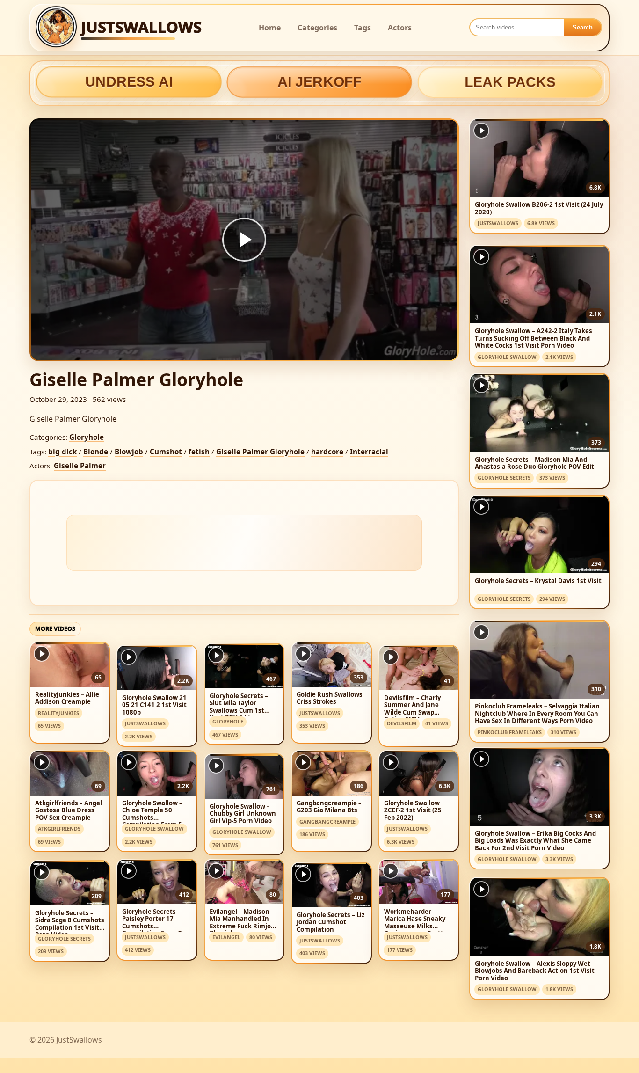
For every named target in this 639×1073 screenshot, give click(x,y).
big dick (62, 451)
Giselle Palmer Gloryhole (260, 451)
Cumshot (166, 451)
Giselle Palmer (80, 465)
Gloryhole (86, 437)
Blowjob (129, 451)
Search (583, 27)
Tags (362, 27)
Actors (400, 27)
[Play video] (244, 240)
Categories (317, 27)
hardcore (327, 451)
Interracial (369, 451)
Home (270, 27)
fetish (199, 451)
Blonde (95, 451)
